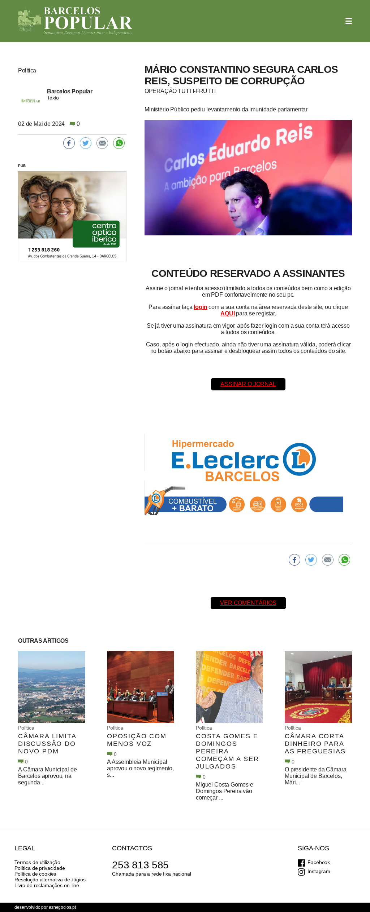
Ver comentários (248, 603)
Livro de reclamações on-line (46, 885)
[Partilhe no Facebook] (294, 560)
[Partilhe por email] (328, 560)
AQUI (227, 313)
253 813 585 (140, 865)
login (200, 307)
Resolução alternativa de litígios (49, 879)
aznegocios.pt (62, 907)
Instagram (318, 871)
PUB (22, 166)
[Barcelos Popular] (75, 21)
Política (26, 728)
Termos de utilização (37, 862)
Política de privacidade (39, 868)
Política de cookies (35, 874)
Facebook (318, 862)
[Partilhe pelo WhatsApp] (344, 560)
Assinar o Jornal (248, 384)
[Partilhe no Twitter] (311, 560)
